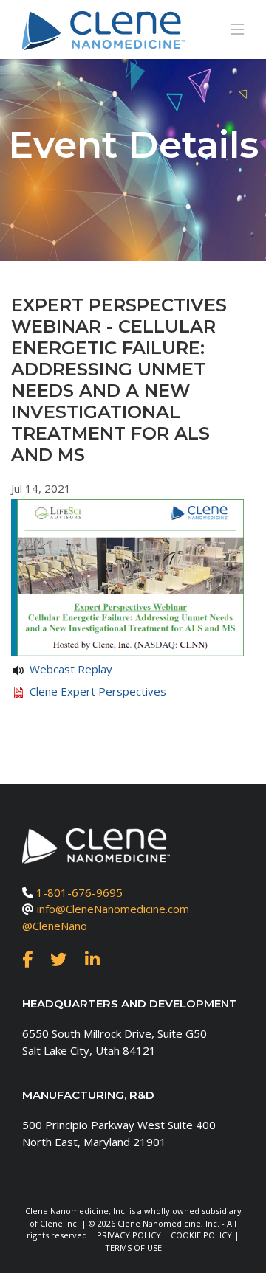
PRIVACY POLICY (129, 1235)
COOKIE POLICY (201, 1235)
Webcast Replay (71, 669)
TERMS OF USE (133, 1247)
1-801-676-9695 (79, 892)
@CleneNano (54, 925)
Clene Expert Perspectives (98, 691)
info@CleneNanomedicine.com (113, 908)
